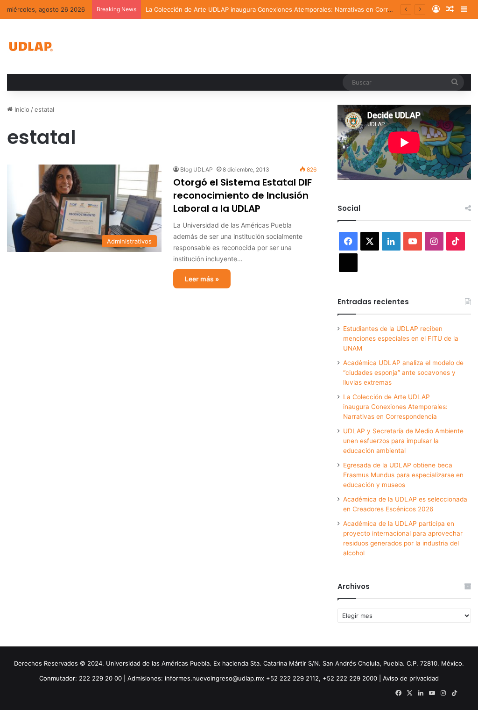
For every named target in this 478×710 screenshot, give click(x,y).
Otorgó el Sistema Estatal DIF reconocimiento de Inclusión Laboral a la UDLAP (242, 195)
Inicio (21, 109)
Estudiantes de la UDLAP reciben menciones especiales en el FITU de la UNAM (400, 338)
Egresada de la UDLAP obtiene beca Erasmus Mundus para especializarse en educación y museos (403, 474)
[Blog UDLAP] (30, 46)
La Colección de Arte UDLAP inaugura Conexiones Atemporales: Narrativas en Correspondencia (285, 9)
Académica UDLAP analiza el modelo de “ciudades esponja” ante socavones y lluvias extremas (403, 372)
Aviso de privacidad (411, 678)
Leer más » (202, 279)
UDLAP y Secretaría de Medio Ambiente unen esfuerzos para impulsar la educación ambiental (403, 440)
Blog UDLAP (196, 169)
